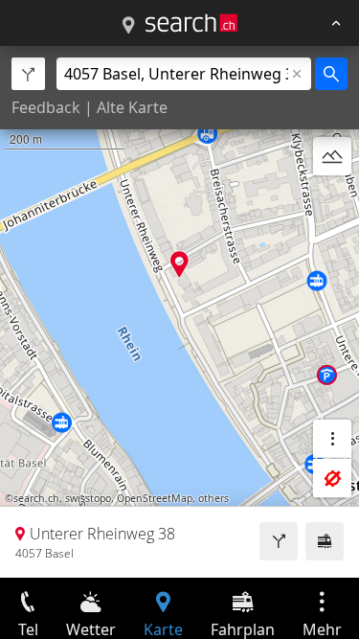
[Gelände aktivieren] (332, 156)
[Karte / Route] (128, 25)
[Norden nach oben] (332, 202)
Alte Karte (132, 107)
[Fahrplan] (324, 541)
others (213, 498)
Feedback (45, 107)
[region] (179, 312)
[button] (179, 264)
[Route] (278, 541)
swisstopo (88, 498)
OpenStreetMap (154, 498)
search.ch (36, 498)
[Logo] (191, 23)
